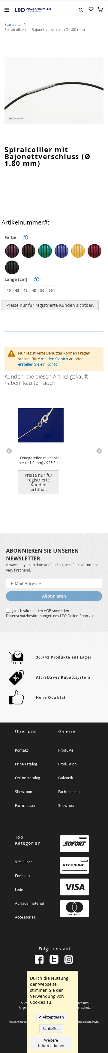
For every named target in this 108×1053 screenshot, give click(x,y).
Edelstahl (23, 875)
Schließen (51, 1028)
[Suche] (80, 9)
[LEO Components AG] (33, 10)
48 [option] (34, 290)
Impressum (80, 1003)
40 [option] (9, 290)
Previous (9, 451)
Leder (20, 889)
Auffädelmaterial (29, 903)
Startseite (12, 24)
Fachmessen (26, 805)
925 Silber (23, 861)
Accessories (25, 917)
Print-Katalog (26, 764)
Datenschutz (82, 1007)
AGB (48, 610)
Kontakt (21, 750)
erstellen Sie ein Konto (38, 364)
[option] (12, 250)
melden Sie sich (54, 358)
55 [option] (51, 290)
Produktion (67, 764)
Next (99, 451)
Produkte (66, 750)
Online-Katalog (27, 777)
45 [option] (25, 290)
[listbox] (55, 259)
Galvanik (65, 777)
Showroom (24, 791)
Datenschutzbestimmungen (29, 615)
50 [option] (42, 290)
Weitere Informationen (51, 1042)
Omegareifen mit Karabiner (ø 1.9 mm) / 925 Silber (41, 460)
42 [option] (17, 290)
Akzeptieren (53, 1017)
